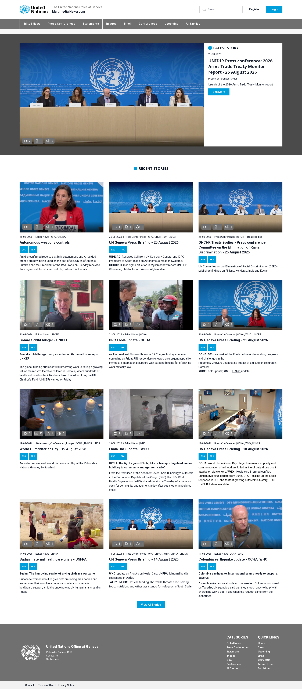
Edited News (31, 23)
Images (111, 23)
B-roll (127, 23)
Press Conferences (61, 23)
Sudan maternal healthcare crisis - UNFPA (53, 559)
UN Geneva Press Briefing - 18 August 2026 (233, 449)
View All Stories (151, 604)
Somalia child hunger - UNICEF (44, 340)
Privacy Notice (66, 685)
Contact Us (264, 660)
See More (219, 92)
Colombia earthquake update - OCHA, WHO (233, 559)
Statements (91, 23)
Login (274, 9)
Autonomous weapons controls (45, 242)
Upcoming (171, 23)
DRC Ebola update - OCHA (129, 340)
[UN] (34, 9)
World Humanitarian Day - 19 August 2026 (53, 449)
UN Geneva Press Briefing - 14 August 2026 (143, 559)
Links (261, 655)
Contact (29, 685)
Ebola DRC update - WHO (129, 449)
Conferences (148, 23)
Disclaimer (264, 668)
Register (254, 9)
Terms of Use (265, 664)
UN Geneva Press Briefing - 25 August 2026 (143, 242)
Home (261, 643)
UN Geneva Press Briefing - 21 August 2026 (233, 340)
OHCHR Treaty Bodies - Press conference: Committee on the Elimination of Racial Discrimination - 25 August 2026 (232, 247)
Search (262, 647)
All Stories (193, 23)
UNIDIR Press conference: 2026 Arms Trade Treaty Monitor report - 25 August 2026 (240, 66)
